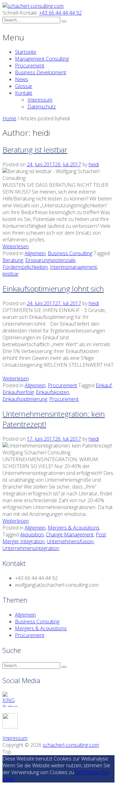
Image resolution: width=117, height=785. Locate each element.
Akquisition (32, 534)
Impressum (39, 99)
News (21, 79)
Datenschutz (41, 106)
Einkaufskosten (52, 392)
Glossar (23, 86)
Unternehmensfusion (70, 541)
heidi (94, 164)
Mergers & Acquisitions (74, 527)
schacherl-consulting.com (71, 744)
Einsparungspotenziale (50, 260)
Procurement (29, 65)
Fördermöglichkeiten (25, 267)
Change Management (70, 534)
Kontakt (23, 93)
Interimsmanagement (73, 267)
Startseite (25, 51)
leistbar (10, 273)
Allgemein (35, 253)
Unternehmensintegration (30, 548)
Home (9, 118)
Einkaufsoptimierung (24, 399)
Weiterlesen (15, 246)
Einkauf (104, 385)
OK (78, 772)
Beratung (12, 260)
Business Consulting (70, 253)
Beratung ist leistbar (34, 150)
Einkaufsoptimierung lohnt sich (53, 288)
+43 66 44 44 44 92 (60, 12)
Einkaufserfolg (18, 392)
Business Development (40, 72)
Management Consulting (42, 58)
